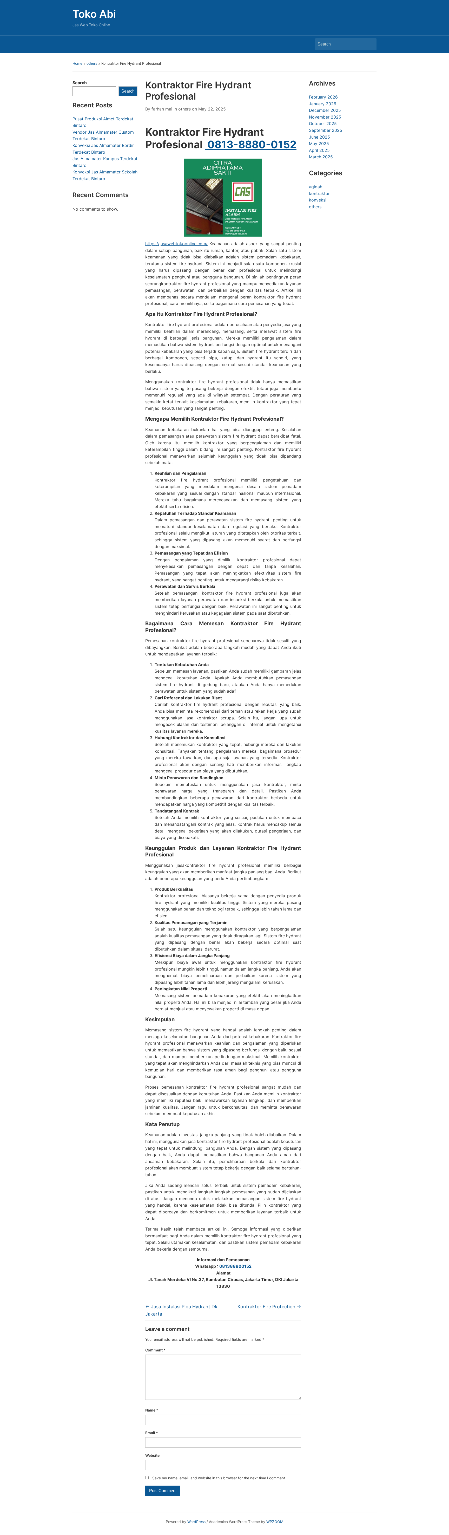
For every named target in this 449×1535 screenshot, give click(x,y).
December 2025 (325, 110)
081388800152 (235, 1266)
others (92, 63)
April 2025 (319, 150)
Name (151, 1410)
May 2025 (319, 143)
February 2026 (323, 97)
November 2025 (325, 117)
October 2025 (323, 123)
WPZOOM (274, 1521)
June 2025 (319, 137)
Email (151, 1432)
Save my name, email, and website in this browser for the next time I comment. (219, 1478)
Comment (155, 1350)
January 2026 (322, 103)
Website (152, 1455)
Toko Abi (94, 14)
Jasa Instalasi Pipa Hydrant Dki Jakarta (182, 1310)
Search (370, 44)
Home (77, 63)
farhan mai (161, 109)
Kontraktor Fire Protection (269, 1306)
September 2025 (325, 130)
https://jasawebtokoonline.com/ (176, 243)
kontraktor (319, 193)
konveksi (317, 200)
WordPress (196, 1521)
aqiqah (315, 186)
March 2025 (321, 156)
